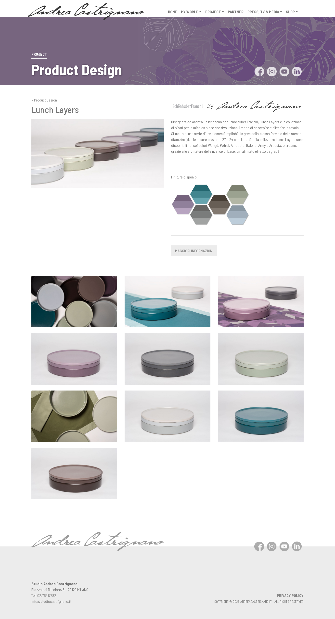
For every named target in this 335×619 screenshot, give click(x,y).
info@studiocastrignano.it (51, 601)
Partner (236, 11)
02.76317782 (46, 595)
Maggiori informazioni (194, 250)
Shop (290, 11)
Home (172, 11)
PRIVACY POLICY (290, 595)
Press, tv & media (263, 11)
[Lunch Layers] (74, 301)
